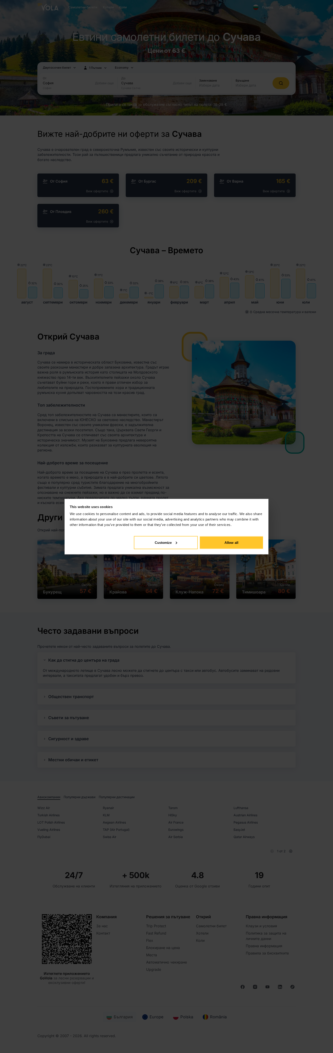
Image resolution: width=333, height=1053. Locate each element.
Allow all (231, 542)
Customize (163, 542)
